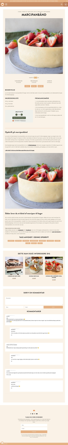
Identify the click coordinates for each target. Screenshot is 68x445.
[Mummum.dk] (34, 410)
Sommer (34, 243)
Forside (19, 11)
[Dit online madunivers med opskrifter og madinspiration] (2, 4)
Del (28, 86)
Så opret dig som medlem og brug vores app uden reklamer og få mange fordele (34, 1)
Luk (66, 415)
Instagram (20, 230)
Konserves (42, 240)
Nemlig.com (23, 120)
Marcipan (18, 240)
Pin (34, 86)
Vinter (40, 243)
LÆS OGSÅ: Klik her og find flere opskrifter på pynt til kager (20, 150)
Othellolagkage (32, 145)
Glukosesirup (34, 240)
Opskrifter (24, 11)
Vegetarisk (50, 240)
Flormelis (11, 240)
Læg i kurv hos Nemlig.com (19, 117)
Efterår (57, 240)
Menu (6, 4)
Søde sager (30, 11)
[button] (2, 442)
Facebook (28, 230)
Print (41, 86)
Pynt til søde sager (38, 11)
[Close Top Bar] (67, 1)
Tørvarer (25, 240)
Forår (27, 243)
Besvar (61, 315)
